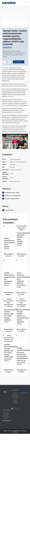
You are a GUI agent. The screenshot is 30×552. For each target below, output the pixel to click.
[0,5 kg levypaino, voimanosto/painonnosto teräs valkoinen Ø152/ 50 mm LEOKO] (21, 264)
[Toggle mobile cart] (24, 2)
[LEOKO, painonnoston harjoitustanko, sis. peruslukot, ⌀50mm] (8, 264)
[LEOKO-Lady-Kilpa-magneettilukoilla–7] (15, 18)
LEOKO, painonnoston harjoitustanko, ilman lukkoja (9, 243)
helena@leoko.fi (6, 420)
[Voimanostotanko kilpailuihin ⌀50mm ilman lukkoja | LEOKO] (21, 228)
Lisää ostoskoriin (18, 61)
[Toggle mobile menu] (27, 2)
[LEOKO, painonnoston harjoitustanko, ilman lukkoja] (8, 230)
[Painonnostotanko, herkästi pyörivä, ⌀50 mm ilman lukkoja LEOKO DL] (8, 302)
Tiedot (11, 254)
